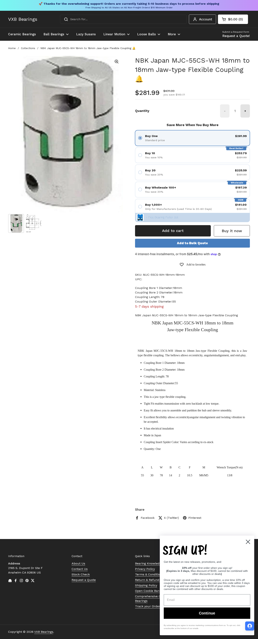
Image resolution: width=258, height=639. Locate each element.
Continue (207, 613)
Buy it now (232, 231)
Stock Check (81, 574)
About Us (78, 563)
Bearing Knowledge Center (154, 563)
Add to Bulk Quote (192, 243)
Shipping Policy (146, 585)
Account (205, 19)
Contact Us (80, 569)
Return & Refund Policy (152, 580)
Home (12, 48)
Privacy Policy (145, 569)
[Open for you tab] (249, 626)
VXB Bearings (22, 19)
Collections (28, 48)
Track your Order (147, 606)
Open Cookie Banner (150, 591)
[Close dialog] (248, 542)
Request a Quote (84, 580)
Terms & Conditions (149, 574)
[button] (233, 19)
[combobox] (123, 19)
